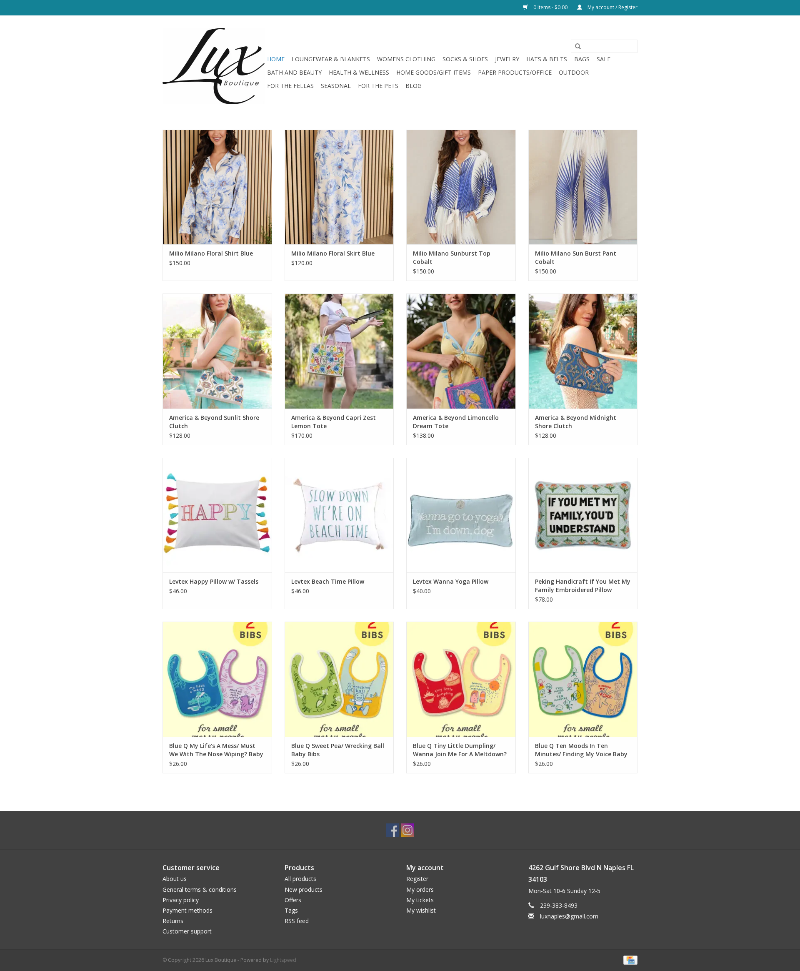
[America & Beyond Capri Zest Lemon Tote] (339, 351)
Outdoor (574, 72)
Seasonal (336, 86)
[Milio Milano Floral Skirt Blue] (339, 187)
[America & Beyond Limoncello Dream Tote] (461, 351)
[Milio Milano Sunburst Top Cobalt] (461, 187)
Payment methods (187, 910)
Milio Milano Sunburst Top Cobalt (451, 257)
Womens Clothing (406, 59)
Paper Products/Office (515, 72)
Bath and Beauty (294, 72)
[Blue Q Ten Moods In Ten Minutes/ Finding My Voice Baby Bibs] (583, 679)
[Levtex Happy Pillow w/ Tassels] (217, 515)
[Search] (575, 47)
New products (303, 889)
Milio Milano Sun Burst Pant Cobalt (575, 257)
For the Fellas (290, 86)
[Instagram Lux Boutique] (407, 830)
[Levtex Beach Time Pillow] (339, 515)
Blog (413, 86)
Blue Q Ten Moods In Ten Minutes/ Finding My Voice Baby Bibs (581, 750)
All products (300, 879)
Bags (582, 59)
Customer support (187, 931)
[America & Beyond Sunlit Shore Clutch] (217, 351)
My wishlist (421, 910)
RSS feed (297, 921)
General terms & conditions (199, 889)
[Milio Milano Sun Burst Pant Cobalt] (583, 187)
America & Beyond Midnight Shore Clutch (575, 422)
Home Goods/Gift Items (433, 72)
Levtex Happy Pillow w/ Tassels (213, 581)
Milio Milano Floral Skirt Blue (333, 253)
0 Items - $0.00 (550, 7)
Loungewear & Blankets (331, 59)
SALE (603, 59)
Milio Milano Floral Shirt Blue (211, 253)
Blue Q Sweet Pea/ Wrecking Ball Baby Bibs (337, 750)
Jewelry (507, 59)
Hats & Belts (546, 59)
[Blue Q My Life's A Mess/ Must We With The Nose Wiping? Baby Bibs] (217, 679)
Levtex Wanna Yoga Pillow (450, 581)
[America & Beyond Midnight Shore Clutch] (583, 351)
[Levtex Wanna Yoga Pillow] (461, 515)
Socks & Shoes (465, 59)
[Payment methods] (629, 959)
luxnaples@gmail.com (569, 916)
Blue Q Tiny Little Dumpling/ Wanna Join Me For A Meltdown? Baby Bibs (460, 750)
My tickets (420, 900)
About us (174, 879)
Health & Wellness (359, 72)
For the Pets (378, 86)
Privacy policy (180, 900)
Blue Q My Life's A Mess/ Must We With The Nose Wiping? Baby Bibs (216, 750)
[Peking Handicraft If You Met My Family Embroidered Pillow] (583, 515)
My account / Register (612, 7)
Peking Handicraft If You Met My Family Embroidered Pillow (582, 585)
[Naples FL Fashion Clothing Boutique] (213, 66)
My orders (420, 889)
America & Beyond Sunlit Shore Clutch (214, 422)
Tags (291, 910)
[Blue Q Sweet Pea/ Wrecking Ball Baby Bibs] (339, 679)
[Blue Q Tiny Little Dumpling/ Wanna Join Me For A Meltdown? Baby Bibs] (461, 679)
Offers (293, 900)
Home (276, 59)
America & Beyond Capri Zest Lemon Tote (333, 422)
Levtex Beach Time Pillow (327, 581)
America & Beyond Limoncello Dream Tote (456, 422)
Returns (172, 921)
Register (417, 879)
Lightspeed (283, 959)
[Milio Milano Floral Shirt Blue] (217, 187)
